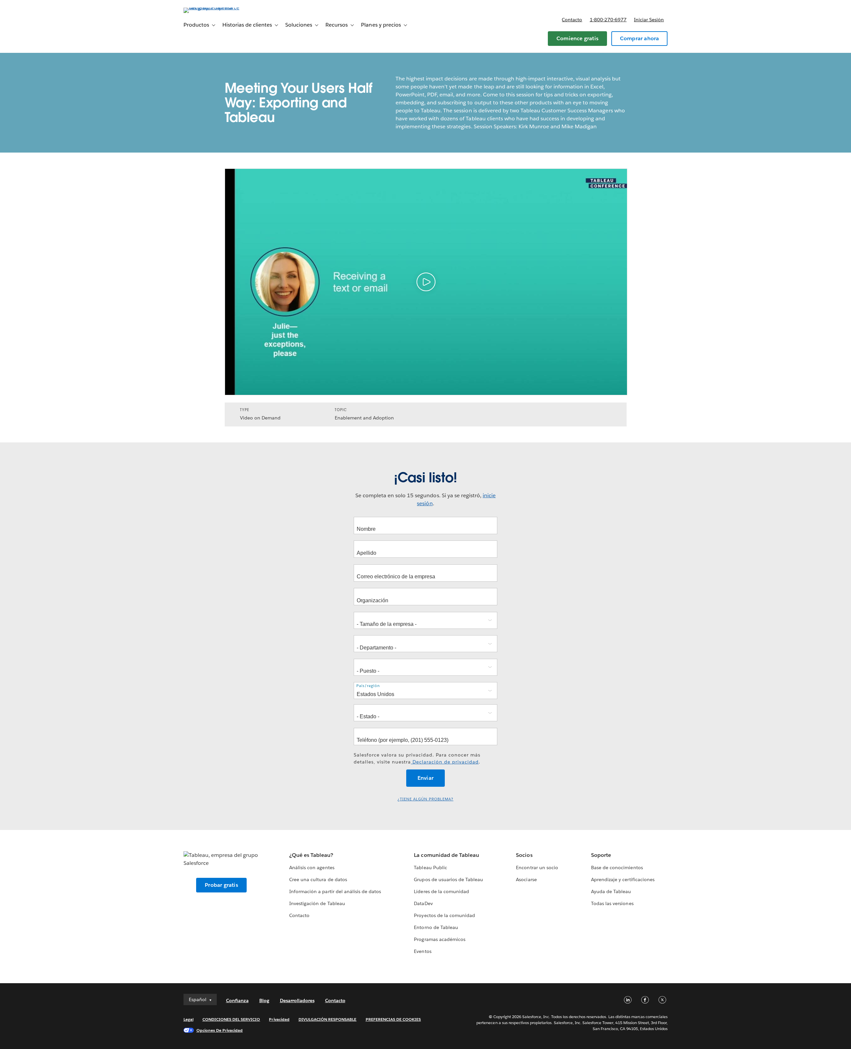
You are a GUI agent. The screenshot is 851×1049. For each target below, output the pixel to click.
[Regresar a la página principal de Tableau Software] (211, 7)
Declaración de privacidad (445, 762)
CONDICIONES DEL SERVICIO (231, 1019)
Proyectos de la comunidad (444, 915)
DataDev (423, 903)
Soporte (601, 855)
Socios (524, 855)
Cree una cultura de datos (318, 879)
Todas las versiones (612, 903)
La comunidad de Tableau (446, 855)
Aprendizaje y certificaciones (623, 879)
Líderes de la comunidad (441, 891)
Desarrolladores (297, 1000)
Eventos (422, 951)
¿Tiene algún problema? (425, 799)
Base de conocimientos (617, 868)
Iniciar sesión (649, 20)
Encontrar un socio (537, 868)
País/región (368, 685)
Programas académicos (439, 939)
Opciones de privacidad (219, 1030)
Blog (264, 1000)
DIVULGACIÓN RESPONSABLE (328, 1019)
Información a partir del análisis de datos (335, 891)
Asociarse (526, 879)
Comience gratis (577, 38)
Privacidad (279, 1019)
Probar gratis (221, 884)
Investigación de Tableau (317, 903)
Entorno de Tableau (436, 927)
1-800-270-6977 (608, 20)
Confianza (237, 1000)
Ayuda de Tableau (611, 891)
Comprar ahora (639, 38)
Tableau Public (430, 868)
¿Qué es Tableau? (311, 855)
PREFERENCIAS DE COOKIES (393, 1019)
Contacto (572, 20)
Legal (188, 1019)
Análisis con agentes (311, 868)
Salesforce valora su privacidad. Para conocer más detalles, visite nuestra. (417, 758)
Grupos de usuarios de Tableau (448, 879)
